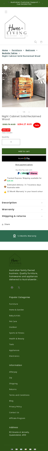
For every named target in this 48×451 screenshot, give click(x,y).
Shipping (13, 383)
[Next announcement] (43, 3)
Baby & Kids (14, 315)
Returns (13, 389)
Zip (10, 377)
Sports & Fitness (16, 333)
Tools (11, 344)
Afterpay (13, 372)
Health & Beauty (16, 338)
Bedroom (30, 50)
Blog (11, 401)
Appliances (14, 350)
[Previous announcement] (5, 3)
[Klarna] (34, 173)
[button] (6, 12)
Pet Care (13, 321)
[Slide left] (18, 112)
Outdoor (13, 327)
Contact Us (14, 412)
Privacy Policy (15, 406)
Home (5, 50)
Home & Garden (16, 309)
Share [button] (7, 224)
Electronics (14, 356)
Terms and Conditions (19, 395)
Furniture (17, 50)
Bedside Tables (9, 53)
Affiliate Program (17, 418)
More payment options (24, 165)
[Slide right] (30, 112)
